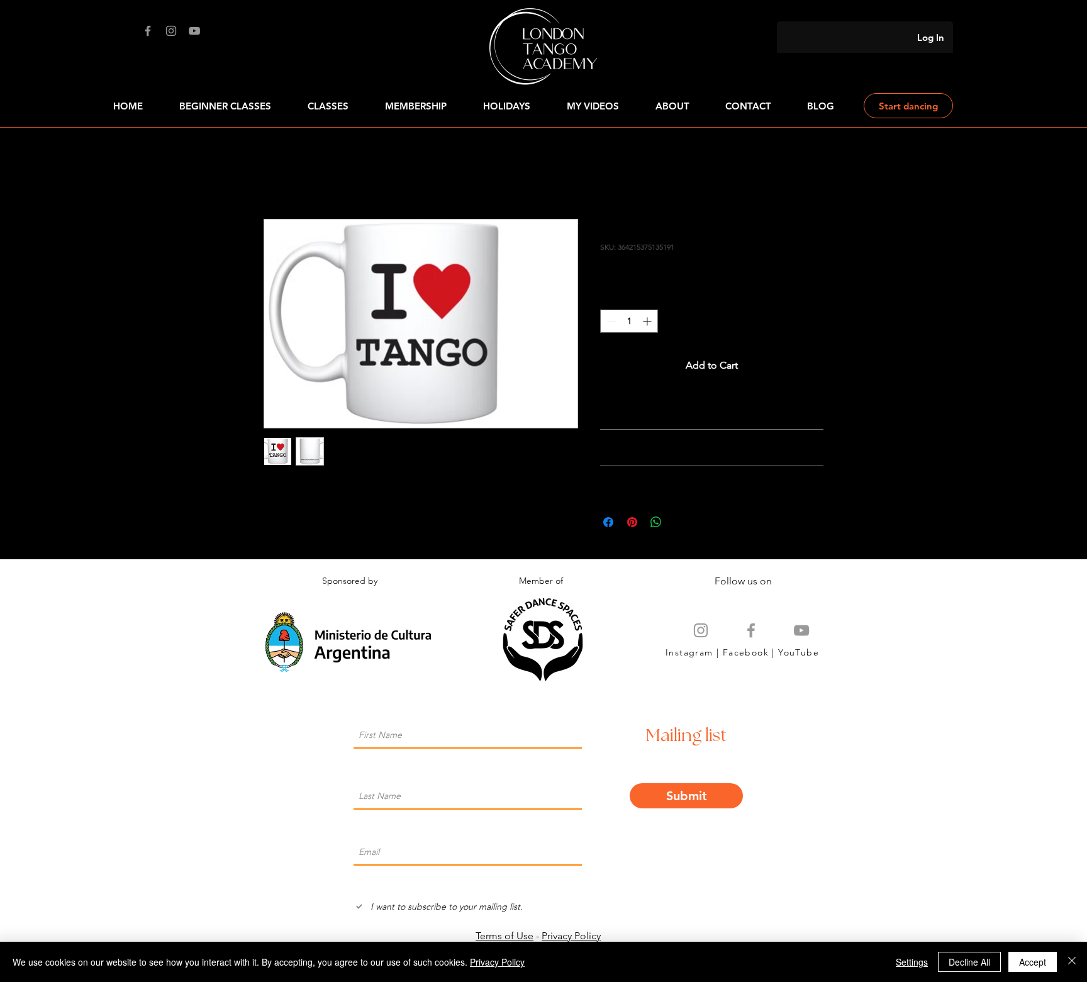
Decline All (969, 962)
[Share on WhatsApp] (656, 522)
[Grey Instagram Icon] (700, 630)
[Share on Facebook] (608, 522)
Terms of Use (504, 936)
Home (278, 173)
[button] (748, 106)
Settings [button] (912, 962)
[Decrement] (610, 321)
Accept (1032, 962)
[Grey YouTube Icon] (801, 630)
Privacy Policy (571, 936)
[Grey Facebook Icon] (751, 630)
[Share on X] (680, 522)
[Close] (1071, 962)
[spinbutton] (629, 321)
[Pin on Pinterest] (632, 522)
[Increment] (648, 321)
